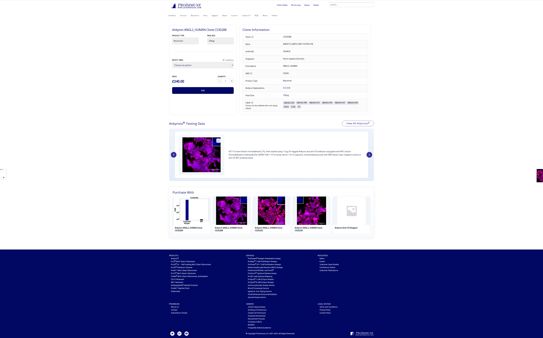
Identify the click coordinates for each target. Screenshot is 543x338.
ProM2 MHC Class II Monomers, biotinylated (189, 276)
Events (322, 261)
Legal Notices (324, 304)
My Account (296, 5)
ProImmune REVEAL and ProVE (261, 270)
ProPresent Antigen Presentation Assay (264, 258)
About (224, 15)
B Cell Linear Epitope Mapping (260, 276)
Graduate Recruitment (257, 316)
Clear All (229, 60)
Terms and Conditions (328, 307)
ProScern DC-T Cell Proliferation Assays (264, 264)
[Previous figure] (173, 155)
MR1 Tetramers (177, 282)
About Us (175, 307)
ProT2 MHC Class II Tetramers (183, 273)
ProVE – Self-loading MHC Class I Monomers (191, 264)
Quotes (307, 5)
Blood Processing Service (258, 288)
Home (265, 15)
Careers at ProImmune (257, 313)
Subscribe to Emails (179, 313)
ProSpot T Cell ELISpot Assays (261, 279)
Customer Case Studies (329, 264)
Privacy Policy (325, 310)
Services (183, 15)
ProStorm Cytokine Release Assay (262, 273)
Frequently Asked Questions (259, 328)
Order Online (282, 5)
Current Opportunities (256, 307)
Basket (316, 5)
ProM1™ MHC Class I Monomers (184, 270)
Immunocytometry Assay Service (261, 285)
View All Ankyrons (357, 123)
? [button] (252, 37)
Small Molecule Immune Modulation (262, 294)
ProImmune (174, 304)
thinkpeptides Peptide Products (184, 285)
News (205, 15)
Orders (274, 15)
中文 (256, 15)
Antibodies (175, 291)
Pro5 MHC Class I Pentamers (183, 261)
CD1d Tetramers (177, 279)
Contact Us (246, 15)
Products (172, 15)
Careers (234, 15)
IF (283, 88)
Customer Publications (329, 270)
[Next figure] (369, 155)
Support (215, 15)
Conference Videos (327, 267)
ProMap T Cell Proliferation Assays (262, 261)
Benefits (251, 325)
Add (203, 90)
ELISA (287, 88)
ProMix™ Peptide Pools (180, 288)
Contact (174, 310)
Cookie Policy (325, 313)
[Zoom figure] (218, 140)
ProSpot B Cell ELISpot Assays (261, 282)
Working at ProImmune (257, 310)
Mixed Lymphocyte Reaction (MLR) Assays (265, 267)
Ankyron (175, 258)
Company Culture (255, 322)
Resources (195, 15)
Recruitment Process (256, 319)
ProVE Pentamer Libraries (181, 267)
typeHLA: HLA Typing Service (260, 291)
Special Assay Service (257, 297)
